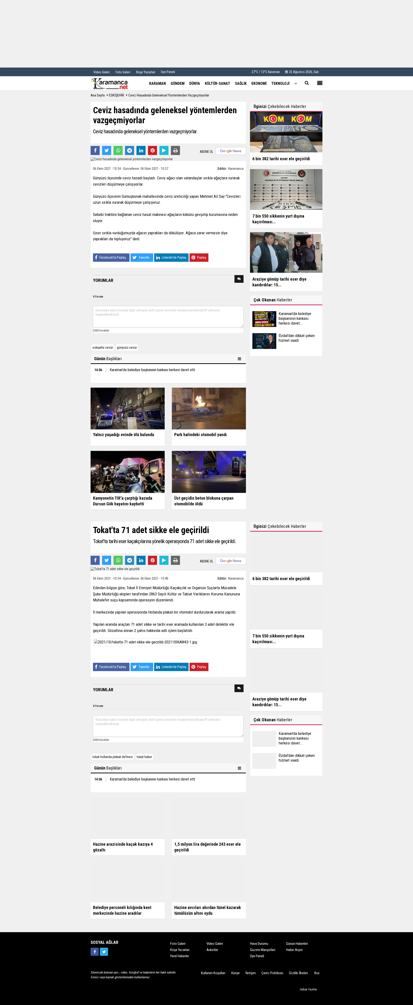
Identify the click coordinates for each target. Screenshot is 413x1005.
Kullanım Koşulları (213, 973)
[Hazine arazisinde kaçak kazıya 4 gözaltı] (128, 818)
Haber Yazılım (308, 989)
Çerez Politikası (272, 973)
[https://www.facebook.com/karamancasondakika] (95, 952)
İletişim (250, 973)
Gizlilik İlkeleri (298, 973)
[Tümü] (295, 83)
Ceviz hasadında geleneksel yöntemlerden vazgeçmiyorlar (168, 95)
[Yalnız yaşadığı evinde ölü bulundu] (128, 408)
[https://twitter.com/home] (104, 952)
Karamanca (236, 169)
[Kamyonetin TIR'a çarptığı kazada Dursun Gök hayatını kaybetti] (128, 472)
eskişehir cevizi (102, 347)
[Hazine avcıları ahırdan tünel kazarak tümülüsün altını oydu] (209, 881)
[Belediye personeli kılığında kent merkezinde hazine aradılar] (128, 881)
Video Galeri (214, 943)
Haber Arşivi (294, 950)
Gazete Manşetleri (262, 950)
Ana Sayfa (98, 95)
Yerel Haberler (179, 956)
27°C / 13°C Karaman (266, 72)
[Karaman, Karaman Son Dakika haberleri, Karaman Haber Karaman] (114, 83)
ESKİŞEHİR (116, 95)
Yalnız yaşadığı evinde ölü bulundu (123, 434)
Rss (317, 973)
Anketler (212, 950)
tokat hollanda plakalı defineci (112, 757)
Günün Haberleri (297, 943)
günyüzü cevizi (127, 347)
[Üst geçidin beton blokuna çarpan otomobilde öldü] (209, 472)
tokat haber (144, 757)
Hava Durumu (259, 943)
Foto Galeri (177, 943)
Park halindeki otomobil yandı (200, 434)
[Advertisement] (206, 33)
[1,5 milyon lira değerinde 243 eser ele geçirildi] (209, 818)
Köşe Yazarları (180, 950)
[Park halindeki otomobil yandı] (209, 408)
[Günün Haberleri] (240, 359)
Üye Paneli (168, 72)
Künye (235, 973)
